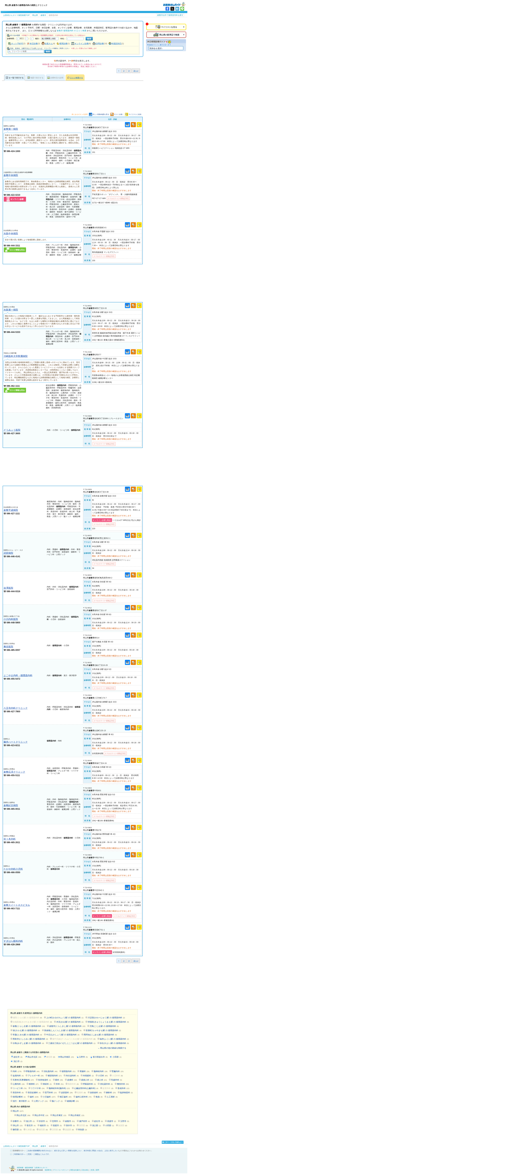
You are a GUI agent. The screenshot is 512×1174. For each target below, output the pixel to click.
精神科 (34, 1084)
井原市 (43, 1121)
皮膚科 (72, 1080)
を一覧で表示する (16, 78)
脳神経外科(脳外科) (59, 1088)
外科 (60, 1084)
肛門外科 (51, 1092)
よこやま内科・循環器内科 (18, 675)
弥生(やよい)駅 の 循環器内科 (114, 1043)
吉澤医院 (8, 588)
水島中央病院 (11, 233)
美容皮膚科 (34, 1092)
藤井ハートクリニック (16, 741)
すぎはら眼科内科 (13, 941)
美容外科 (18, 1092)
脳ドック (57, 1101)
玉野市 (83, 1057)
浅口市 (18, 1061)
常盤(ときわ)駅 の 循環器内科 (27, 1034)
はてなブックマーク (177, 9)
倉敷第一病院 (11, 129)
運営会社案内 (75, 1170)
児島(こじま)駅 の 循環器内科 (104, 1026)
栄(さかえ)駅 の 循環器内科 (26, 1030)
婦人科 (102, 1080)
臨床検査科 (126, 1092)
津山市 (18, 1125)
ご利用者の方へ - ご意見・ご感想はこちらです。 (32, 1154)
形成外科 (123, 1088)
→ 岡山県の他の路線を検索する (112, 1048)
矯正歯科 (65, 1097)
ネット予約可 (17, 43)
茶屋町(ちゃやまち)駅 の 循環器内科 (103, 1030)
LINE (182, 9)
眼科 (59, 1080)
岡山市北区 (34, 1057)
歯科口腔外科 (83, 1097)
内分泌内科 (72, 1075)
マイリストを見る (169, 27)
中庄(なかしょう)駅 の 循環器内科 (62, 1034)
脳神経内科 (100, 1071)
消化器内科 (50, 1071)
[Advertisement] (73, 283)
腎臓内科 (117, 1071)
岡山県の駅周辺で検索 (169, 34)
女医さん (49, 43)
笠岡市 (56, 1121)
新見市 (31, 1125)
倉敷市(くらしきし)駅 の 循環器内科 (67, 1026)
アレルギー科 (36, 1075)
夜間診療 (63, 43)
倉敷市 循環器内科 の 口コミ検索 (71, 30)
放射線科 (96, 1092)
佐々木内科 (10, 839)
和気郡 (82, 1129)
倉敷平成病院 (11, 510)
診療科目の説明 (56, 78)
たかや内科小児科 (13, 869)
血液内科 (18, 1075)
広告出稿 (84, 1170)
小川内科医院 (11, 619)
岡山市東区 (59, 1115)
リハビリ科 (20, 1088)
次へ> (135, 71)
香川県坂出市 (100, 1057)
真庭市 (57, 1125)
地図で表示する (36, 78)
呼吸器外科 (89, 1084)
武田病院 (8, 553)
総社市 (18, 1057)
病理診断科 (19, 1097)
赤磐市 (17, 1121)
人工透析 (112, 1097)
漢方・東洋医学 (21, 1101)
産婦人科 (87, 1080)
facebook (167, 9)
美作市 (70, 1125)
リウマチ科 (38, 1088)
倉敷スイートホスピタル (17, 905)
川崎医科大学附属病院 (16, 356)
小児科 (103, 1075)
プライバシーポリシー (61, 1170)
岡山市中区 (41, 1115)
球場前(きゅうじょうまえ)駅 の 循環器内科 (108, 1022)
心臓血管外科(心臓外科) (86, 1088)
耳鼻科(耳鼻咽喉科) (23, 1080)
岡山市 (18, 1111)
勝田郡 (17, 1129)
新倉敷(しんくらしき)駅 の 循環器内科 (62, 1030)
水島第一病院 (11, 309)
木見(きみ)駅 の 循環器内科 (69, 1022)
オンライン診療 (82, 43)
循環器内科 (68, 1071)
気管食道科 (44, 1080)
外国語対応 (116, 43)
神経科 (47, 1084)
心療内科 (19, 1084)
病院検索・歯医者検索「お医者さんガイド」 (33, 1168)
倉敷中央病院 (11, 175)
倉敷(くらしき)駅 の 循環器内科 (29, 1026)
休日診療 (34, 43)
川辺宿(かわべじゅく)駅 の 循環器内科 (106, 1017)
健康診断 (73, 1101)
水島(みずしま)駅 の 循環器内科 (28, 1043)
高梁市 (111, 1121)
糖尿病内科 (55, 1075)
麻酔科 (111, 1092)
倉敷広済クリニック (14, 771)
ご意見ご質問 (94, 1170)
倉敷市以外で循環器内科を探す (170, 15)
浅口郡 (96, 1125)
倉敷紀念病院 (11, 805)
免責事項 (48, 1170)
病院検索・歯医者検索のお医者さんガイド (174, 3)
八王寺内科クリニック (16, 708)
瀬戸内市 (84, 1121)
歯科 (34, 1097)
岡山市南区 (67, 1057)
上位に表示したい (111, 1151)
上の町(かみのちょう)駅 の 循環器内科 (64, 1017)
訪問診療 (100, 43)
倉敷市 (70, 1121)
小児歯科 (49, 1097)
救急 (99, 1097)
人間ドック (41, 1101)
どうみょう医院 (12, 430)
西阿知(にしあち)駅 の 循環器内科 (100, 1034)
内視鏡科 (88, 1075)
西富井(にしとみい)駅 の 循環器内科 (30, 1039)
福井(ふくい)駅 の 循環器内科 (114, 1039)
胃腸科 (84, 1071)
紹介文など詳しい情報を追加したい (68, 1151)
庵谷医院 (8, 646)
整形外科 (123, 1084)
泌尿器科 (67, 1092)
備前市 (44, 1125)
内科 (17, 1071)
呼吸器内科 (32, 1071)
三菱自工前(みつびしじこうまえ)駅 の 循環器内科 (71, 1043)
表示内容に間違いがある (93, 1151)
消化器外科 (106, 1084)
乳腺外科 (116, 1080)
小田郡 (117, 1057)
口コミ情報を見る (17, 250)
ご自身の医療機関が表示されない (39, 1151)
